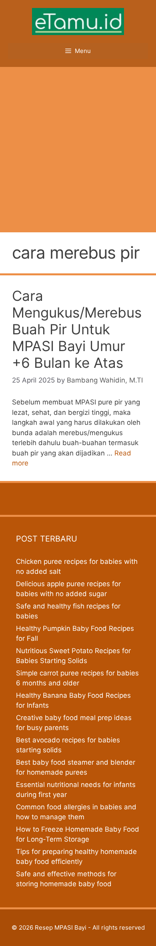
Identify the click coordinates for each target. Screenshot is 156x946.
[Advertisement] (78, 148)
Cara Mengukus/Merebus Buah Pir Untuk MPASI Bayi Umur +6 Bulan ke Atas (77, 329)
